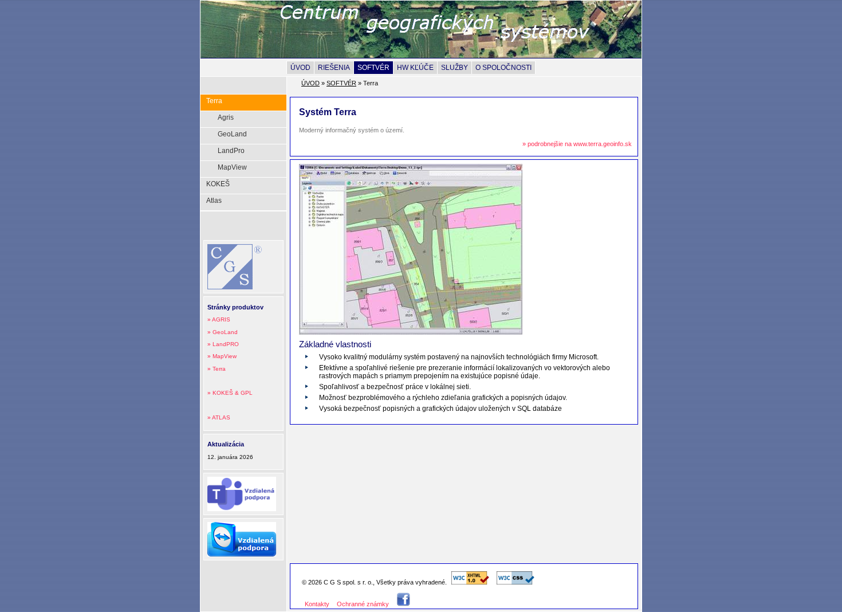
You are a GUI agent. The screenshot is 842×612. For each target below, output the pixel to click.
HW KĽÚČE (415, 68)
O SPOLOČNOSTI (503, 68)
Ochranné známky (363, 604)
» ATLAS (218, 417)
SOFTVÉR (373, 68)
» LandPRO (223, 344)
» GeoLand (222, 332)
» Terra (216, 369)
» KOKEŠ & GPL (230, 393)
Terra (214, 101)
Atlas (214, 201)
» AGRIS (218, 319)
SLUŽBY (454, 68)
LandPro (231, 151)
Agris (226, 117)
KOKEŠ (218, 184)
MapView (232, 167)
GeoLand (232, 134)
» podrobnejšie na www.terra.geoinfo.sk (577, 143)
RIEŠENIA (334, 68)
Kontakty (317, 604)
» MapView (222, 356)
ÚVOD (300, 68)
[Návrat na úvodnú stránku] (447, 45)
